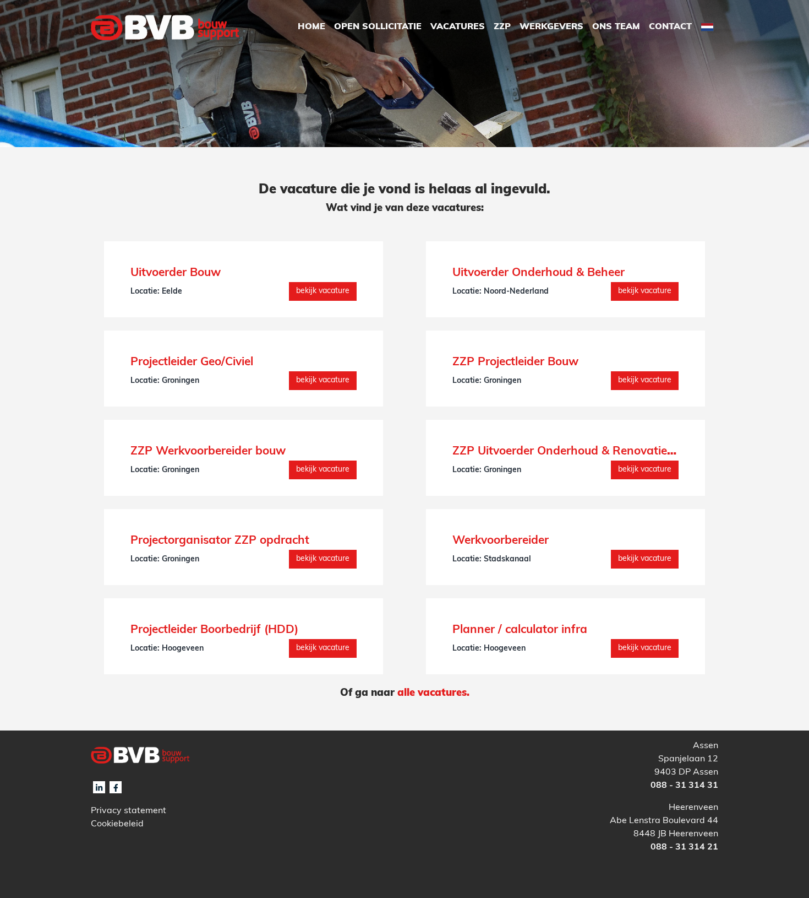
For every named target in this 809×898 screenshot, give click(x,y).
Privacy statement (128, 811)
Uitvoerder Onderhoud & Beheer (538, 273)
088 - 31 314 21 (684, 847)
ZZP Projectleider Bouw (515, 362)
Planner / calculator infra (519, 630)
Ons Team (616, 27)
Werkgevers (551, 27)
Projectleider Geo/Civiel (191, 362)
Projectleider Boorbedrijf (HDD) (214, 630)
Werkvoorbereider (500, 541)
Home (311, 27)
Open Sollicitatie (378, 27)
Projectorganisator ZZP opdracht (219, 541)
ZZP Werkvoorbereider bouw (208, 451)
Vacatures (457, 27)
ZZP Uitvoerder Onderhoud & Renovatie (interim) (584, 451)
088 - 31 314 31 (684, 785)
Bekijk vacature (322, 291)
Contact (670, 27)
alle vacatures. (433, 693)
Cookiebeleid (117, 824)
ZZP (502, 27)
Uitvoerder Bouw (175, 273)
